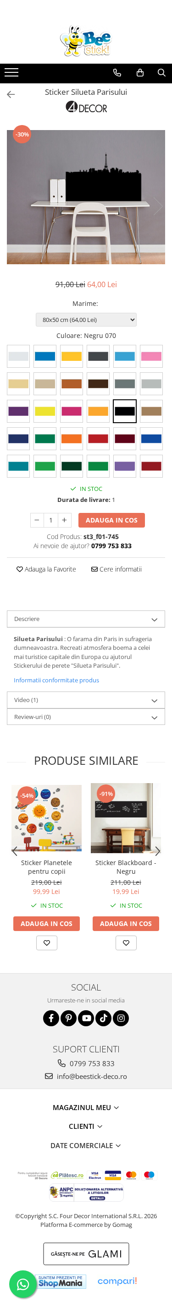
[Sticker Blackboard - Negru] (126, 818)
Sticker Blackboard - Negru (125, 867)
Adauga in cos (112, 520)
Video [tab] (26, 700)
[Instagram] (121, 1018)
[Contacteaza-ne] (117, 73)
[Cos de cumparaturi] (140, 73)
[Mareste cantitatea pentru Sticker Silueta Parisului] (65, 520)
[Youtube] (86, 1018)
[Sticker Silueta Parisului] (86, 197)
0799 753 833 (91, 1063)
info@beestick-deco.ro (91, 1076)
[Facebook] (51, 1018)
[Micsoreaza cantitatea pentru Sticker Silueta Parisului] (37, 520)
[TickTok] (103, 1018)
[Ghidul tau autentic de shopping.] (117, 1281)
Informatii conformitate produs (56, 680)
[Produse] (13, 75)
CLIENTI (82, 1126)
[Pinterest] (69, 1018)
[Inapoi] (7, 94)
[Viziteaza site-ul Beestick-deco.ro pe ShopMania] (60, 1281)
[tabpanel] (86, 197)
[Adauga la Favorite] (46, 943)
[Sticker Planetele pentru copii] (46, 818)
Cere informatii (120, 569)
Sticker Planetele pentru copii (46, 867)
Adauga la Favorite (49, 569)
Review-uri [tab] (32, 717)
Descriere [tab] (26, 619)
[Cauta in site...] (161, 73)
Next (157, 206)
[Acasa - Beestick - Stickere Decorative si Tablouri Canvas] (86, 41)
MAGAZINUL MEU (83, 1107)
